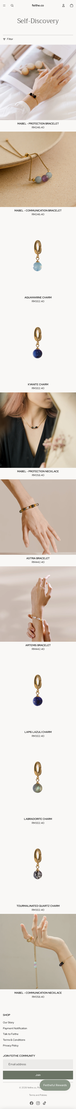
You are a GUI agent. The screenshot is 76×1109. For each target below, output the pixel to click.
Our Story (8, 1022)
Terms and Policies (38, 1095)
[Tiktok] (44, 1103)
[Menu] (4, 5)
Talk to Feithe (10, 1034)
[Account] (63, 5)
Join (38, 1075)
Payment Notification (15, 1028)
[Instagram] (38, 1103)
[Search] (12, 5)
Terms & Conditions (14, 1039)
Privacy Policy (10, 1045)
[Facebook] (31, 1103)
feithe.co (31, 1087)
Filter (10, 39)
